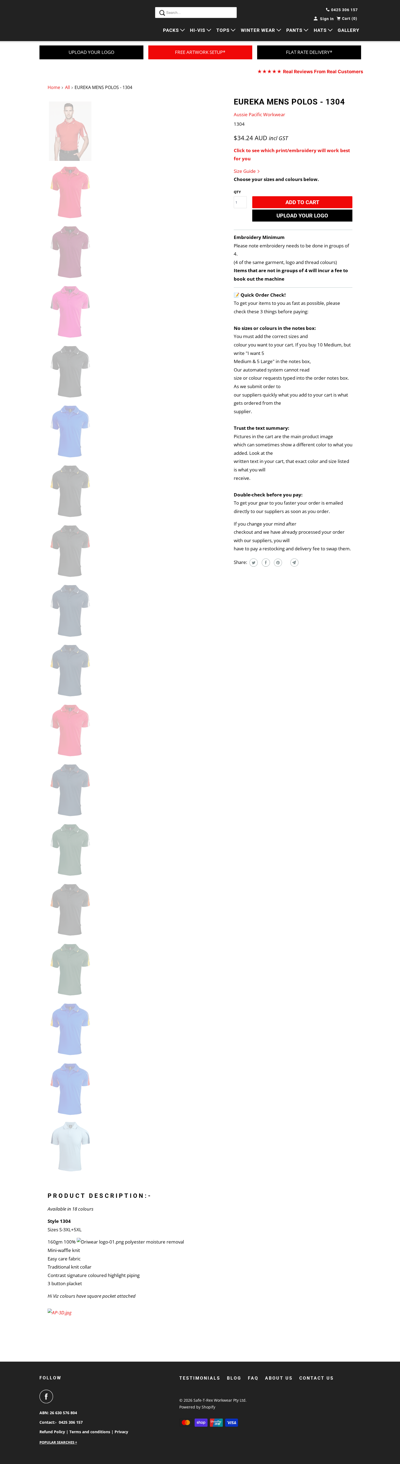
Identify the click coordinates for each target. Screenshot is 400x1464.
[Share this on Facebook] (265, 562)
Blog (234, 1378)
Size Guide (245, 171)
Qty (237, 191)
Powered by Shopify (197, 1407)
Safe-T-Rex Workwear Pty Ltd (219, 1400)
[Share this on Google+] (285, 562)
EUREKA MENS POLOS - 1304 (289, 101)
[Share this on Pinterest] (277, 562)
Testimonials (199, 1378)
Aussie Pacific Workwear (259, 114)
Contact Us (316, 1378)
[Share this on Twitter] (253, 562)
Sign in (327, 19)
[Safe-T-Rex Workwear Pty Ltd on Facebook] (47, 1396)
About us (279, 1378)
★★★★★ (310, 71)
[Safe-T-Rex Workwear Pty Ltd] (63, 20)
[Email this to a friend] (294, 562)
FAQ (253, 1378)
